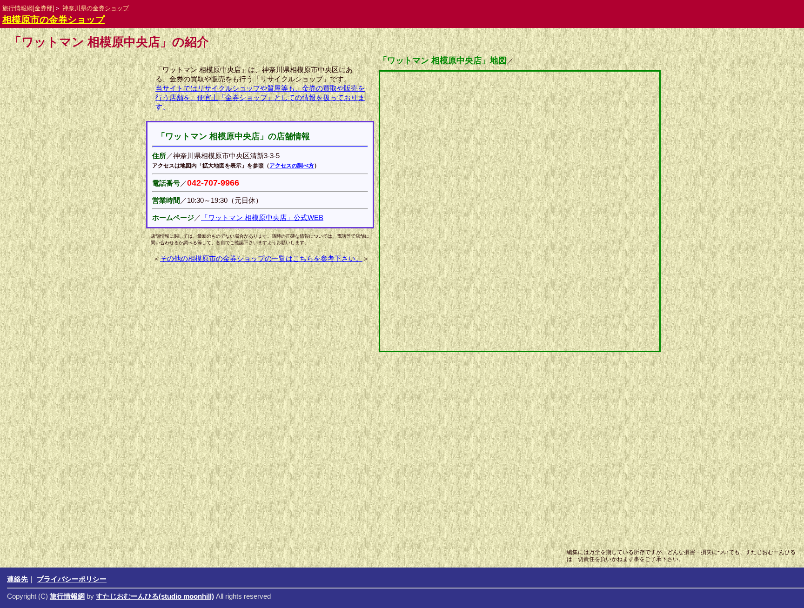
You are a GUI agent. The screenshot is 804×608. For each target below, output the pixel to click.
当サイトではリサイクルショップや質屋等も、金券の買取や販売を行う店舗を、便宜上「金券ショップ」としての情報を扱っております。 (260, 97)
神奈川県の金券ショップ (95, 8)
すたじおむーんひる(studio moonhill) (155, 596)
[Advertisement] (378, 470)
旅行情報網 (67, 596)
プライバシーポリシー (72, 579)
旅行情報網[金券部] (28, 8)
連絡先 (17, 579)
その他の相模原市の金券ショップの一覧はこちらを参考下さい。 (261, 258)
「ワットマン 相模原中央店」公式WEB (262, 217)
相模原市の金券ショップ (53, 19)
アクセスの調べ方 (291, 165)
